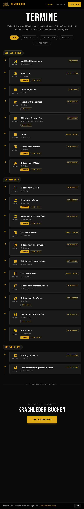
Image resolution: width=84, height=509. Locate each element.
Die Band (61, 4)
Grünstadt (26, 358)
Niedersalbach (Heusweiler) (33, 121)
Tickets (25, 80)
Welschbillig (27, 317)
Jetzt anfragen (42, 419)
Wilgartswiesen (28, 289)
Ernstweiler (27, 276)
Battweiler (26, 236)
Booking (75, 4)
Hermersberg (27, 264)
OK (78, 506)
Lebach (25, 105)
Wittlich (25, 150)
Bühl (24, 93)
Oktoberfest (29, 37)
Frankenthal (27, 334)
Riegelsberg (27, 64)
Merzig (25, 191)
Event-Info (36, 80)
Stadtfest (67, 37)
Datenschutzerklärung (48, 506)
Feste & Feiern (42, 43)
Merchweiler (27, 219)
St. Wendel (26, 301)
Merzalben (26, 137)
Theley (25, 76)
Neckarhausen (28, 371)
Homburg (26, 203)
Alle (14, 37)
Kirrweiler (26, 248)
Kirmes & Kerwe (48, 37)
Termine (49, 4)
